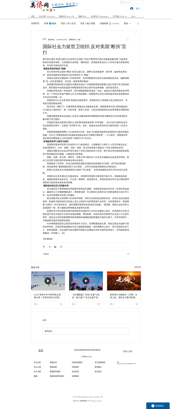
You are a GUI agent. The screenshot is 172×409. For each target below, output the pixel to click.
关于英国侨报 (100, 362)
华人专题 (37, 371)
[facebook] (54, 10)
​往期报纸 (75, 376)
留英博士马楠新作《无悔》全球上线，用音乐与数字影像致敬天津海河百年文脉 (123, 296)
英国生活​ (53, 362)
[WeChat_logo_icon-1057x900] (47, 10)
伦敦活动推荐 (77, 362)
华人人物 (37, 367)
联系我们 (98, 367)
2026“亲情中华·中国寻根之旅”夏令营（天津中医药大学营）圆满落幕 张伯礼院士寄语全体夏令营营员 (48, 296)
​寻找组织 (75, 367)
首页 (40, 350)
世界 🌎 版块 (50, 23)
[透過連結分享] (61, 247)
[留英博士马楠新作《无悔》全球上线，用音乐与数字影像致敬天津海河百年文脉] (124, 280)
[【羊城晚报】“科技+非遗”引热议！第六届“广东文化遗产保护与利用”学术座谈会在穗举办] (86, 280)
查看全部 (137, 267)
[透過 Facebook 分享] (44, 247)
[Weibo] (44, 10)
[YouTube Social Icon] (51, 10)
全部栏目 (35, 23)
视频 (35, 376)
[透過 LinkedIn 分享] (55, 247)
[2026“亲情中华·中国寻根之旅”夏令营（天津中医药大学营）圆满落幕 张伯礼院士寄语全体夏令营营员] (48, 280)
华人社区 (37, 362)
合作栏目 (75, 371)
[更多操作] (127, 39)
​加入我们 (98, 371)
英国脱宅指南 (55, 371)
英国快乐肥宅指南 (57, 376)
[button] (138, 23)
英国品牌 (53, 367)
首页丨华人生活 (68, 23)
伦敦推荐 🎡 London (109, 23)
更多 (126, 23)
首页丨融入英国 (87, 23)
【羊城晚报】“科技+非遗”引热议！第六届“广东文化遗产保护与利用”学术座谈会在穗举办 (86, 296)
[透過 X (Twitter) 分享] (49, 247)
